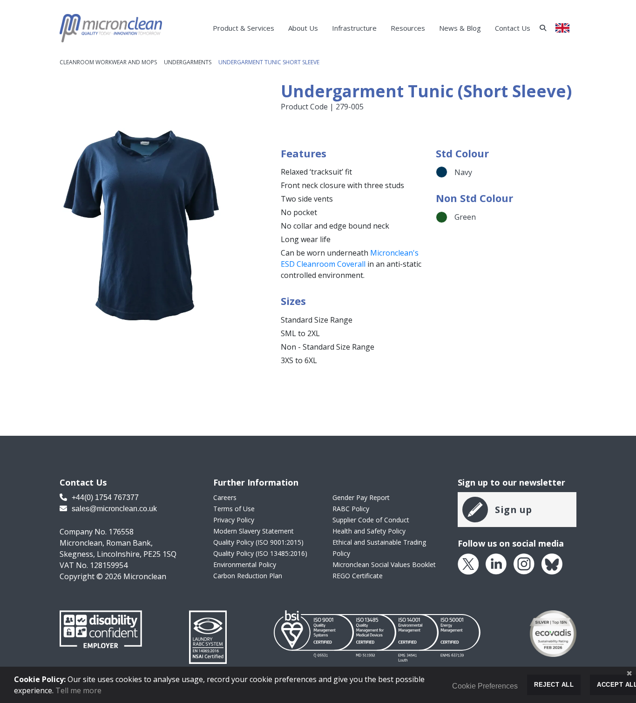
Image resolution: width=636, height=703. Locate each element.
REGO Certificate (357, 575)
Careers (225, 497)
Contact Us (512, 28)
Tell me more (78, 690)
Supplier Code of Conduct (370, 519)
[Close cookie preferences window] (629, 674)
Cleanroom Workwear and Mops (108, 62)
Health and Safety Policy (369, 531)
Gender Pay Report (361, 497)
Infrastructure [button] (354, 28)
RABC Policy (350, 508)
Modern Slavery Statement (253, 531)
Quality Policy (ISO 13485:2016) (260, 553)
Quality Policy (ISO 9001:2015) (258, 542)
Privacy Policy (233, 519)
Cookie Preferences (485, 686)
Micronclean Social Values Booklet (384, 564)
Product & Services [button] (243, 28)
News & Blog (460, 28)
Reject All (554, 684)
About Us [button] (303, 28)
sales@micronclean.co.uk (113, 509)
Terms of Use (234, 508)
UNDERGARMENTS (187, 62)
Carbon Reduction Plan (247, 575)
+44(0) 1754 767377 (104, 497)
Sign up (513, 509)
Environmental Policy (244, 564)
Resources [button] (408, 28)
